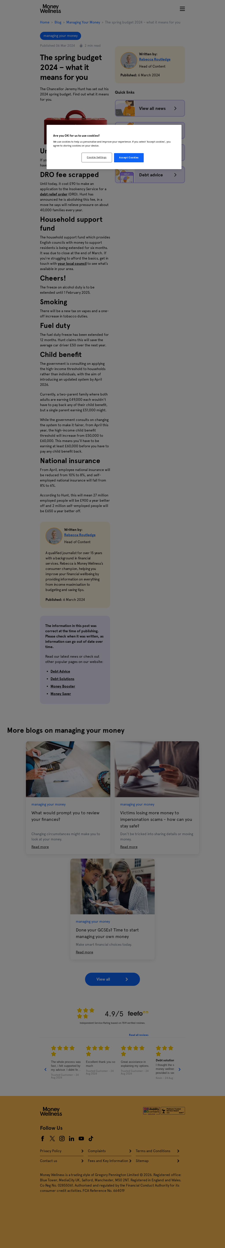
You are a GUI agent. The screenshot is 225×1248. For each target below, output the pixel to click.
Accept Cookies (129, 157)
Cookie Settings (97, 157)
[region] (114, 147)
